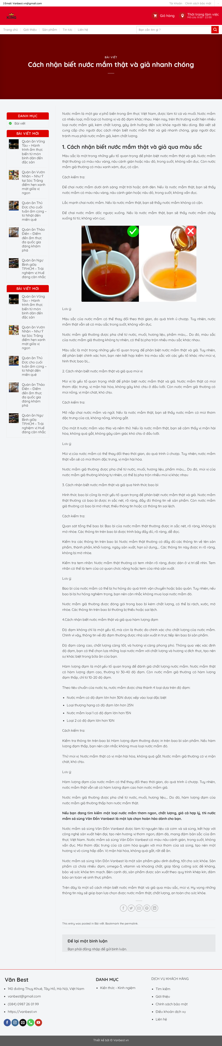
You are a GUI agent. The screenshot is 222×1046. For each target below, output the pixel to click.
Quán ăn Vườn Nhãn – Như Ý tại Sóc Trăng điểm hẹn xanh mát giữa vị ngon (33, 182)
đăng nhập (91, 949)
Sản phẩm (49, 30)
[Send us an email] (22, 1022)
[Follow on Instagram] (15, 1022)
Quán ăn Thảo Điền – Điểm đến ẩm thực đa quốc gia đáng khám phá (33, 239)
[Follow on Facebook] (7, 1022)
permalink (131, 923)
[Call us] (30, 1022)
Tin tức (67, 30)
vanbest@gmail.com (24, 996)
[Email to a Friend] (139, 908)
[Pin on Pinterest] (146, 908)
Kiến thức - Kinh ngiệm (117, 988)
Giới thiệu (30, 30)
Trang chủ (10, 30)
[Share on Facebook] (123, 908)
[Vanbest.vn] (28, 15)
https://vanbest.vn (22, 1011)
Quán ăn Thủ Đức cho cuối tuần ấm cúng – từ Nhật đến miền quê (34, 211)
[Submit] (215, 29)
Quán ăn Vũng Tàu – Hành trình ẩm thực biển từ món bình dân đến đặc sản (33, 151)
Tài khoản (175, 3)
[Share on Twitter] (131, 908)
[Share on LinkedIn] (154, 908)
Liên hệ (83, 30)
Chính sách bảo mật (198, 3)
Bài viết (111, 57)
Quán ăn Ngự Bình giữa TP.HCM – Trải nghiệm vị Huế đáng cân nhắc (34, 268)
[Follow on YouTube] (38, 1022)
